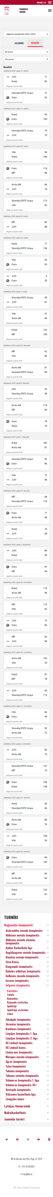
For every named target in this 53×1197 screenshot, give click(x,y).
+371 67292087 (28, 1166)
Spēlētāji (12, 1006)
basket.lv (41, 2)
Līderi (10, 1014)
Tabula (10, 995)
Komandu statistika (17, 1002)
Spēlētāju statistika (17, 1010)
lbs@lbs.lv (27, 1174)
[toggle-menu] (50, 2)
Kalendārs (12, 991)
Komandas (12, 998)
